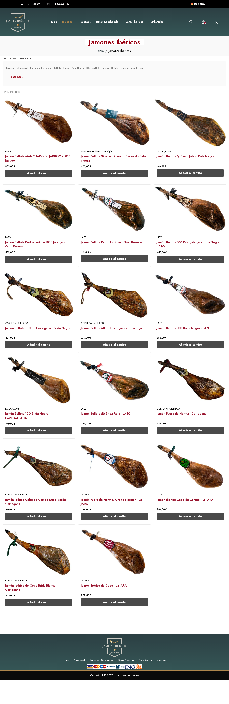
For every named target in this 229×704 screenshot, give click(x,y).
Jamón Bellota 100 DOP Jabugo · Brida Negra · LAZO (189, 244)
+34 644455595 (61, 4)
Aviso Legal (79, 660)
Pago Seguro (145, 660)
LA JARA (85, 495)
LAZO (8, 151)
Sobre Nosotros (126, 660)
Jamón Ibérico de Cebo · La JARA (104, 586)
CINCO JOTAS (164, 151)
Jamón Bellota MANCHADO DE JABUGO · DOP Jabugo (37, 158)
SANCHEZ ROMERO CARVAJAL (96, 151)
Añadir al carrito (38, 173)
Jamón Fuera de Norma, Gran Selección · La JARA (111, 502)
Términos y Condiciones (101, 660)
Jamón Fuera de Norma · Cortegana (181, 414)
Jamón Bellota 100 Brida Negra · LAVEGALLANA (27, 416)
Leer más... (17, 77)
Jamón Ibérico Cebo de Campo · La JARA (185, 500)
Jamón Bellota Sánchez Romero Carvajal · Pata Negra (113, 158)
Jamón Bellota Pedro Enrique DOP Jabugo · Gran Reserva (35, 244)
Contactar (161, 660)
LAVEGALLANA (12, 409)
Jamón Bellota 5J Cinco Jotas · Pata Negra (185, 156)
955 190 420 (33, 4)
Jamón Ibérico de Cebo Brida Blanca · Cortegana (31, 588)
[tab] (84, 77)
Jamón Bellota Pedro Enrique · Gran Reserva (112, 242)
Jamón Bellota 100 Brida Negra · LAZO (184, 328)
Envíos (66, 660)
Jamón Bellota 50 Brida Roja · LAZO (106, 414)
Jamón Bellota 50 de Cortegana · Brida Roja (111, 328)
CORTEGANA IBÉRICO (16, 323)
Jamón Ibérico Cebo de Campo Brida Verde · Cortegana (36, 502)
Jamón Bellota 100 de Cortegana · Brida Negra (37, 328)
